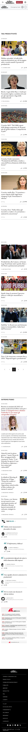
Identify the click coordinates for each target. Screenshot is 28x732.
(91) (6, 585)
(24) (26, 361)
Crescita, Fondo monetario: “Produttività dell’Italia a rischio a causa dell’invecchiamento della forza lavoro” (13, 162)
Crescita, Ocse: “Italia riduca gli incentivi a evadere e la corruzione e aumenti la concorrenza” (13, 212)
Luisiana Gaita (5, 67)
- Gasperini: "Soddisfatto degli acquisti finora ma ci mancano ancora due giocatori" (14, 626)
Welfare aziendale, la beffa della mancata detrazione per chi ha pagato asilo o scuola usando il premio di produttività (13, 61)
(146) (26, 134)
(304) (25, 101)
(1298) (25, 201)
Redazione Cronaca (7, 492)
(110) (26, 168)
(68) (9, 551)
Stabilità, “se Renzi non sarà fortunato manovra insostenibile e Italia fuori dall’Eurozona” (14, 327)
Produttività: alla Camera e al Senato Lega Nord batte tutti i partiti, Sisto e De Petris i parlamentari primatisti (13, 264)
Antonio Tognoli (10, 580)
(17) (6, 536)
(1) (26, 514)
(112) (26, 470)
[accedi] (25, 2)
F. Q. (3, 134)
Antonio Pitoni (6, 269)
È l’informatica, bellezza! (15, 543)
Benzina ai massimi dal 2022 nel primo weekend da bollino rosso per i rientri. (14, 408)
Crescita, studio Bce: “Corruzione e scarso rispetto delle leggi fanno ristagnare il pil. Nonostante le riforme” (13, 195)
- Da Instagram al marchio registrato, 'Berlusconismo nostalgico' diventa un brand (11, 615)
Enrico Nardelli (13, 547)
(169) (6, 601)
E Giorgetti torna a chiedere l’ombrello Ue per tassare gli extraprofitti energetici (13, 412)
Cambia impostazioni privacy (10, 682)
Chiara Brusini (5, 446)
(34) (26, 492)
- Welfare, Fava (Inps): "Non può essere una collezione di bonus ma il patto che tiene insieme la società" (12, 634)
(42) (26, 217)
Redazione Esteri (6, 470)
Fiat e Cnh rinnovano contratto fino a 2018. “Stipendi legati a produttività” (14, 357)
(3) (26, 446)
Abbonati (19, 2)
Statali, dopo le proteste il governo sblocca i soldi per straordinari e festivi (12, 295)
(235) (25, 332)
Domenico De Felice (11, 533)
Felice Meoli (5, 101)
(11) (26, 67)
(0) (26, 300)
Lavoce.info (9, 598)
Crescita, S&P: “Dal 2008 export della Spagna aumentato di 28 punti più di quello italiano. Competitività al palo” (13, 128)
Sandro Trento (10, 564)
